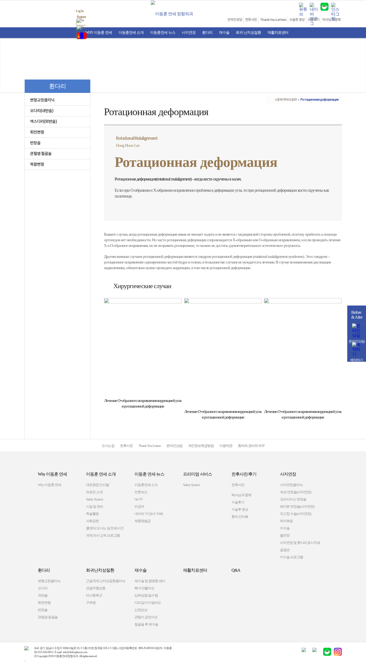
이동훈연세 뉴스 (162, 33)
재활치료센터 (277, 33)
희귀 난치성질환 (248, 33)
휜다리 (207, 33)
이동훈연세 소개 (131, 33)
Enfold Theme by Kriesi (38, 660)
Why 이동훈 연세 (98, 33)
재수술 (224, 33)
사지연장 (189, 33)
